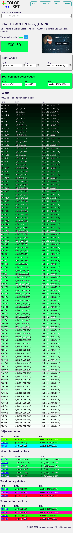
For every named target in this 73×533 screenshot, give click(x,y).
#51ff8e (4, 459)
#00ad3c (5, 472)
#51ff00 (4, 439)
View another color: (9, 37)
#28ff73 (4, 462)
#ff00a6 (4, 512)
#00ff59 (4, 442)
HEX (27, 63)
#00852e (5, 476)
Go (70, 16)
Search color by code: (11, 12)
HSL (49, 63)
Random (45, 4)
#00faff (4, 446)
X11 (33, 4)
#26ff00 (4, 515)
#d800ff (4, 492)
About (67, 4)
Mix (57, 4)
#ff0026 (4, 496)
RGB (4, 63)
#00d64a (5, 469)
